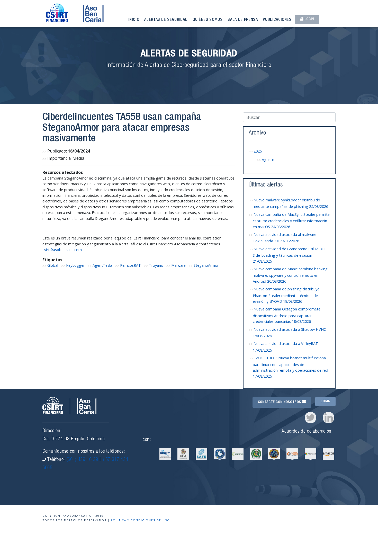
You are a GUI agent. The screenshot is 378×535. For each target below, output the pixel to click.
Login (308, 19)
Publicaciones (277, 20)
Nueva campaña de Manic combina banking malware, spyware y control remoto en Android (290, 275)
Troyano (156, 265)
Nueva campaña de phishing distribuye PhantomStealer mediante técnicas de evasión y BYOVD (286, 295)
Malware (178, 265)
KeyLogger (75, 265)
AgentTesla (102, 265)
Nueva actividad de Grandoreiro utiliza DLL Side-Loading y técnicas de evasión (289, 255)
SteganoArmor (206, 265)
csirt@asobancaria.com (62, 249)
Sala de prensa (243, 20)
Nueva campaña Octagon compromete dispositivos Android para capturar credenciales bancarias (286, 315)
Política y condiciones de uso (140, 520)
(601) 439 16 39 (82, 459)
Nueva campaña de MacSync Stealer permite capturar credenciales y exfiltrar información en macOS (291, 220)
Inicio (133, 20)
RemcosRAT (130, 265)
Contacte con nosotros (280, 402)
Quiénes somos (207, 20)
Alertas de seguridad (165, 20)
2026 (258, 151)
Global (52, 265)
